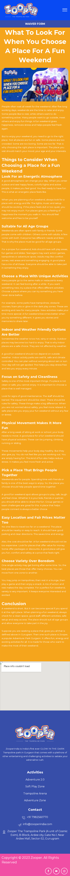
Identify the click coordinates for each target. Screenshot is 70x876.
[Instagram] (64, 871)
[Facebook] (48, 871)
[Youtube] (56, 871)
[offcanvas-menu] (64, 10)
